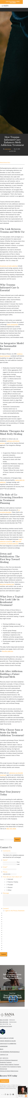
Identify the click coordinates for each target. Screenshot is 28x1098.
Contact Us (4, 1054)
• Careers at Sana (11, 1086)
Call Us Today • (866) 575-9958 (13, 2)
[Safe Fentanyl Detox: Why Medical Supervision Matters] (12, 975)
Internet (10, 879)
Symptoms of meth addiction (9, 266)
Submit (3, 954)
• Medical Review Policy (10, 1088)
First (18, 862)
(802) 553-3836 (11, 829)
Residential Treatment (6, 1062)
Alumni (10, 887)
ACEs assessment (12, 324)
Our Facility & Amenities (8, 1043)
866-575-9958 (4, 1020)
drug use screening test (7, 584)
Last (18, 864)
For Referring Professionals (10, 1052)
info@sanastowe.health (6, 1026)
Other (9, 890)
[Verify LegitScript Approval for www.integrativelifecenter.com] (2, 1034)
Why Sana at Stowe (7, 1038)
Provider (10, 885)
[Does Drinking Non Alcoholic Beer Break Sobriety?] (12, 996)
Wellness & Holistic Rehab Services (9, 1071)
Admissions (3, 1046)
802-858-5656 (4, 1022)
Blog (1, 1049)
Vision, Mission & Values (8, 1041)
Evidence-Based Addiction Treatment (9, 1064)
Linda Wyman (8, 149)
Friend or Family (13, 882)
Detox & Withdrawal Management (9, 1060)
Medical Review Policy (5, 162)
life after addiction (7, 651)
